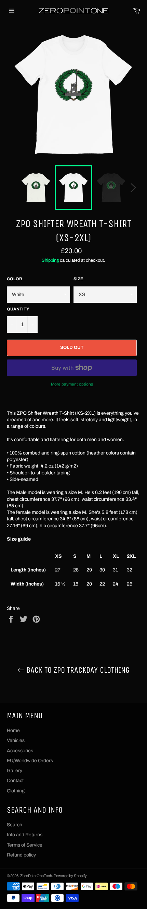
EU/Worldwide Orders (30, 760)
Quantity (18, 309)
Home (13, 730)
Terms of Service (24, 845)
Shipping (50, 260)
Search (14, 824)
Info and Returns (24, 834)
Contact (15, 780)
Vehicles (16, 740)
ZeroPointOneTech (36, 876)
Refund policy (21, 855)
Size (78, 278)
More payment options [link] (72, 384)
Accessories (20, 750)
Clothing (16, 790)
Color (14, 278)
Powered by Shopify (70, 876)
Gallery (14, 770)
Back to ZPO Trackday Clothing (77, 670)
